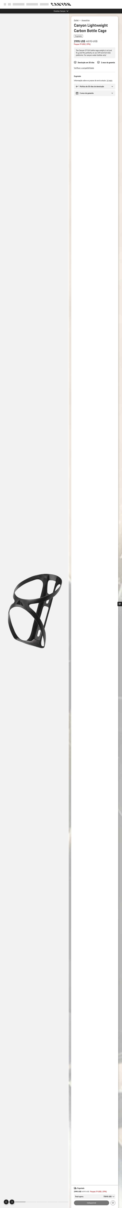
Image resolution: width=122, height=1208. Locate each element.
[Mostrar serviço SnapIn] (119, 604)
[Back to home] (61, 4)
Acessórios (86, 20)
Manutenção (44, 4)
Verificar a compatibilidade (84, 68)
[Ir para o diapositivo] (31, 1202)
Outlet (76, 20)
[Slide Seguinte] (12, 1202)
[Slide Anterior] (6, 1202)
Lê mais (109, 80)
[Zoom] (34, 613)
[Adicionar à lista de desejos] (113, 1202)
